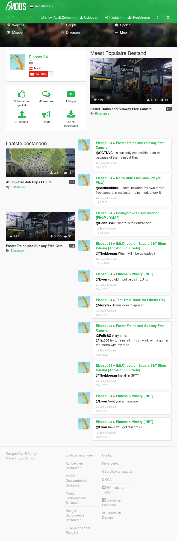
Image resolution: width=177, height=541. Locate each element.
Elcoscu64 (38, 57)
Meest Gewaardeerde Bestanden (77, 480)
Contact (107, 455)
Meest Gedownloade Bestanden (76, 498)
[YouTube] (31, 61)
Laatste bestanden (79, 455)
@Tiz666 (102, 340)
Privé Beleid (110, 463)
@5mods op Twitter (113, 489)
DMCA (107, 479)
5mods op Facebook (111, 502)
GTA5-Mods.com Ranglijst (78, 530)
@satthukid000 (108, 187)
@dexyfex (104, 305)
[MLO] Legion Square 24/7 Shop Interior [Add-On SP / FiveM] (131, 245)
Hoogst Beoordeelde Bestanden (75, 515)
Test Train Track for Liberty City (140, 299)
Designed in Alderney (21, 453)
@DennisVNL (106, 223)
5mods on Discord (111, 515)
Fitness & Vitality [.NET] (134, 274)
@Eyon (101, 279)
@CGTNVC (104, 152)
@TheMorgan (106, 253)
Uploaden (90, 17)
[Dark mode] (158, 17)
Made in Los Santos (20, 458)
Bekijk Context (108, 163)
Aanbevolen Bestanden (74, 465)
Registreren (141, 17)
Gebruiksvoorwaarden (117, 471)
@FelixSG (103, 335)
